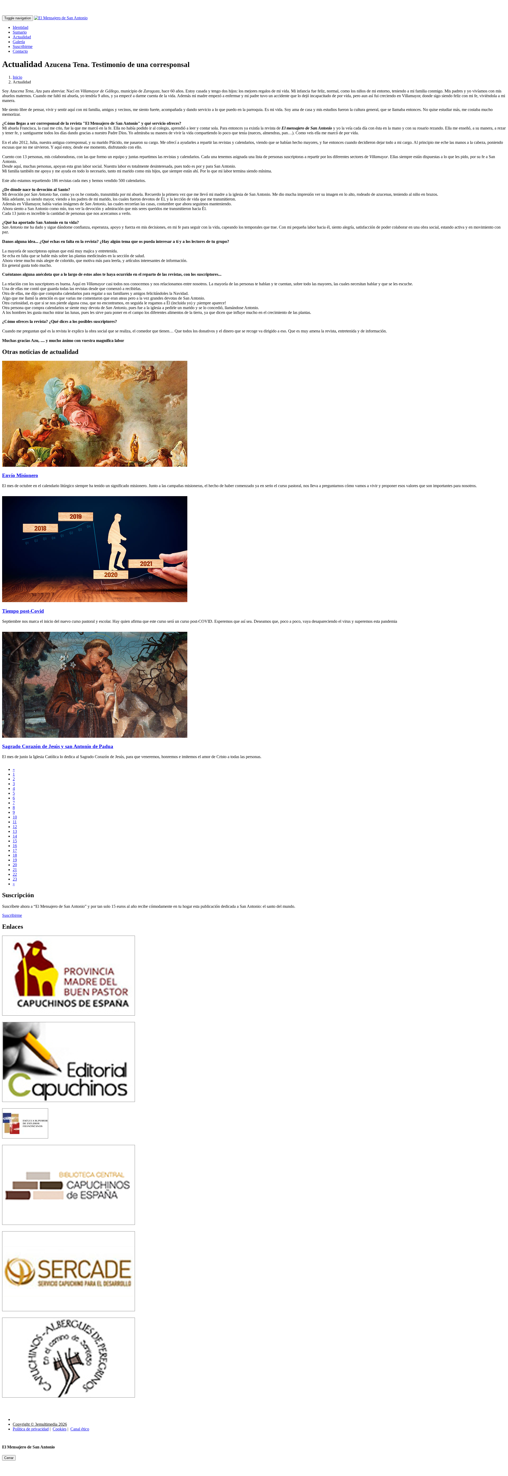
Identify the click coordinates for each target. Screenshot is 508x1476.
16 (15, 845)
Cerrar (8, 1458)
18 (15, 855)
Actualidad (22, 37)
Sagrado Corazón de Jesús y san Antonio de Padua (57, 746)
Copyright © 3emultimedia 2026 (40, 1424)
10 (15, 817)
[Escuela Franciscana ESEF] (25, 1142)
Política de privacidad (31, 1429)
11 (15, 822)
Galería (19, 41)
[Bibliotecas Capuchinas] (68, 1228)
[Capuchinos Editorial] (68, 1106)
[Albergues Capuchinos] (68, 1401)
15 (15, 841)
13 (15, 831)
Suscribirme (23, 46)
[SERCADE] (68, 1315)
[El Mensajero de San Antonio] (61, 18)
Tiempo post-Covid (23, 611)
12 (15, 826)
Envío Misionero (20, 475)
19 (15, 860)
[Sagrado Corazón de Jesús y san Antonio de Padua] (94, 736)
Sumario (20, 32)
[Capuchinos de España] (68, 1019)
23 (15, 879)
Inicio (17, 77)
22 (15, 874)
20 (15, 865)
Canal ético (79, 1429)
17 (15, 850)
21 (15, 869)
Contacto (20, 51)
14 (15, 836)
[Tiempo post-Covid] (94, 600)
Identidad (20, 27)
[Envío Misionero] (94, 465)
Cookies (59, 1429)
